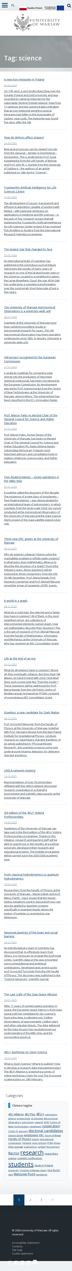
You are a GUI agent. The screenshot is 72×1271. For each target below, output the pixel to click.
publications (30, 1146)
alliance (12, 1118)
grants (35, 1139)
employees (31, 1135)
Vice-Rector (53, 1170)
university (13, 1170)
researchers (51, 1153)
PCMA (50, 1143)
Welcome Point (24, 1174)
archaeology (23, 1118)
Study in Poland (43, 1165)
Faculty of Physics (19, 1139)
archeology (37, 1118)
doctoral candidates (46, 1130)
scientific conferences (29, 1158)
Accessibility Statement (25, 1243)
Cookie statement (22, 1253)
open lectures (39, 1143)
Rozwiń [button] (5, 4)
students (21, 1164)
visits (10, 1174)
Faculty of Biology (53, 1135)
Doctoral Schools (15, 1135)
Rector (14, 1153)
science (12, 1158)
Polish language (15, 1146)
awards (39, 1122)
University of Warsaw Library (33, 1170)
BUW (46, 1122)
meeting (26, 1142)
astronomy (28, 1122)
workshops (41, 1174)
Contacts (17, 1246)
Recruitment (53, 1146)
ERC (41, 1135)
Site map (17, 1250)
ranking (42, 1146)
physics (57, 1143)
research (32, 1152)
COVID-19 (13, 1131)
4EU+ (40, 1114)
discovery (23, 1131)
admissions (51, 1114)
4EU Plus (30, 1114)
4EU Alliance (16, 1114)
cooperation (51, 1126)
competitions (35, 1126)
